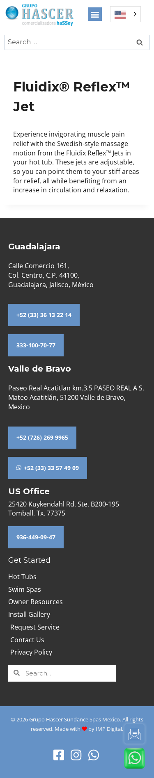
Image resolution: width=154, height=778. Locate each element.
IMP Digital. (109, 728)
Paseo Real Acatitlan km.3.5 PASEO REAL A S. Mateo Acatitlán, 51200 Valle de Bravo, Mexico (76, 397)
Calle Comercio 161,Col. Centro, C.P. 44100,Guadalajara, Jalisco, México (51, 275)
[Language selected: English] (125, 14)
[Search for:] (77, 41)
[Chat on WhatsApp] (134, 758)
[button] (95, 14)
